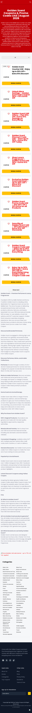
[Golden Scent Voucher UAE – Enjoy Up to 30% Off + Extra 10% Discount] (6, 72)
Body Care (19, 571)
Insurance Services (7, 605)
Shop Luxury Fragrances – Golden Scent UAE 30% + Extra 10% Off (20, 160)
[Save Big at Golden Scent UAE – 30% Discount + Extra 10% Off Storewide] (6, 226)
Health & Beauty (7, 599)
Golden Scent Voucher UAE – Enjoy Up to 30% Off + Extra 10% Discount (21, 70)
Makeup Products (20, 611)
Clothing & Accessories (22, 573)
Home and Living (20, 601)
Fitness (4, 586)
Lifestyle (18, 609)
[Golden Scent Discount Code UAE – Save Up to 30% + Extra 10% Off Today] (6, 138)
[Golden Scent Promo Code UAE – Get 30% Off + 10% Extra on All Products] (6, 204)
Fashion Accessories (8, 584)
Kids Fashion (19, 607)
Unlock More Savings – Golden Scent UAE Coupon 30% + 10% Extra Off (21, 94)
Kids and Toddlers (7, 607)
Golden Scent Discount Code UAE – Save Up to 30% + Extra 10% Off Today (20, 138)
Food (4, 588)
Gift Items (18, 594)
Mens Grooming (7, 616)
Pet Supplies (19, 622)
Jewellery (18, 605)
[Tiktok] (13, 660)
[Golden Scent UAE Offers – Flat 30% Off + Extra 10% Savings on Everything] (6, 116)
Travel (17, 630)
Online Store (19, 620)
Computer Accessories (8, 576)
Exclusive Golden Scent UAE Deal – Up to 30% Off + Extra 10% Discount (20, 182)
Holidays (5, 601)
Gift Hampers (6, 594)
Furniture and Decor (21, 590)
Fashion (18, 582)
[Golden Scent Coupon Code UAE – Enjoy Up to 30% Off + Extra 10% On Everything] (6, 248)
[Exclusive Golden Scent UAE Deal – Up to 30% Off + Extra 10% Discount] (6, 182)
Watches (18, 632)
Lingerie (5, 611)
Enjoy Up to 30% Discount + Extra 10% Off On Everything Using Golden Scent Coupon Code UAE (21, 271)
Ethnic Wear (19, 580)
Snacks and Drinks (21, 628)
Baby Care (5, 567)
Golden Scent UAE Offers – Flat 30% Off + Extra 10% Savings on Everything (20, 116)
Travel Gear (6, 632)
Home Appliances (7, 603)
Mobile (18, 616)
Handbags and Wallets (22, 597)
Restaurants (6, 625)
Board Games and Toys (9, 571)
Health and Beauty (21, 599)
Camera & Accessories (8, 573)
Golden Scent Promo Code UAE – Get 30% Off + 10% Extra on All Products (20, 204)
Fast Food (18, 584)
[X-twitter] (6, 660)
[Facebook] (3, 660)
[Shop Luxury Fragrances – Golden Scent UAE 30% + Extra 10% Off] (6, 160)
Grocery (5, 597)
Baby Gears (6, 569)
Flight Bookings (20, 586)
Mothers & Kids (6, 620)
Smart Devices (6, 628)
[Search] (30, 2)
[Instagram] (10, 660)
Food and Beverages (21, 588)
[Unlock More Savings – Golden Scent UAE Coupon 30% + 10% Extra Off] (6, 94)
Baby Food (19, 567)
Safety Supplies (20, 625)
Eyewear (5, 582)
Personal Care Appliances (6, 623)
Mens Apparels (6, 613)
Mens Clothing (20, 613)
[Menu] (1, 2)
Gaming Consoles (7, 592)
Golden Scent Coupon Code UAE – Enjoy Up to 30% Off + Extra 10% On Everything (21, 248)
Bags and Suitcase (21, 569)
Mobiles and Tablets (21, 618)
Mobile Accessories (7, 618)
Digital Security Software (9, 578)
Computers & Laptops (21, 576)
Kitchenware (6, 609)
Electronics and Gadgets (22, 578)
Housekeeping (19, 603)
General (18, 592)
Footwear (5, 590)
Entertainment (6, 580)
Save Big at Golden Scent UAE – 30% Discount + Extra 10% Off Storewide (20, 226)
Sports (4, 630)
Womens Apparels (7, 634)
